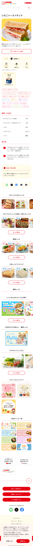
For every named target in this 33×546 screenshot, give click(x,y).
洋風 (4, 103)
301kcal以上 (23, 103)
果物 (20, 99)
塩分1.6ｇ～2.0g (6, 106)
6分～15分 (25, 106)
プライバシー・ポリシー (16, 521)
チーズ (25, 99)
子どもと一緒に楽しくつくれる (10, 89)
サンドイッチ (6, 99)
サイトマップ (16, 518)
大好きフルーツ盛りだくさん (9, 96)
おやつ (16, 103)
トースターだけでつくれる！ (9, 93)
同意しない (9, 541)
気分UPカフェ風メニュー (24, 93)
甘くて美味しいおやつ (24, 96)
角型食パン (13, 99)
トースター (9, 103)
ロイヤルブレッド (16, 106)
